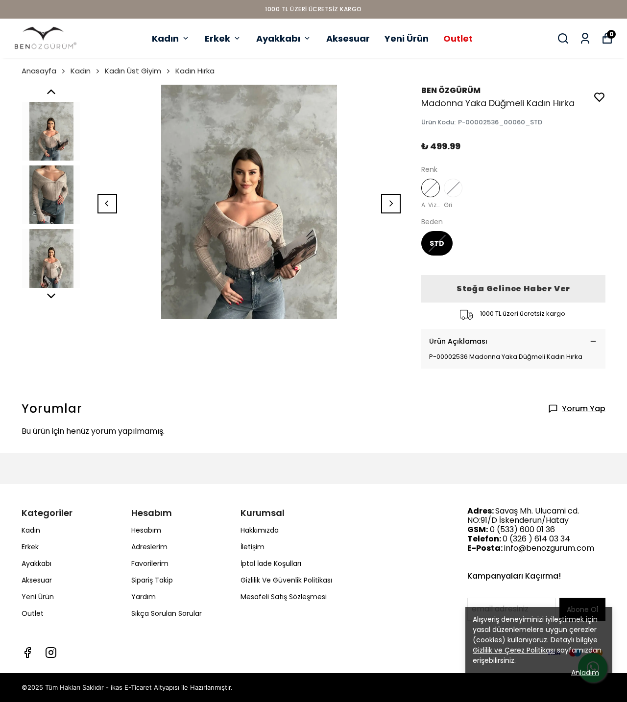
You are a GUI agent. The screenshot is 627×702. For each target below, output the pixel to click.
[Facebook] (27, 652)
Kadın (165, 38)
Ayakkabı (278, 38)
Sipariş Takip (152, 580)
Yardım (143, 597)
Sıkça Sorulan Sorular (166, 613)
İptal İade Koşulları (271, 563)
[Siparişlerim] (585, 38)
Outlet (458, 38)
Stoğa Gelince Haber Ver (513, 288)
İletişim (253, 547)
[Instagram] (51, 652)
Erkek (217, 38)
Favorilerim (150, 563)
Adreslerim (149, 547)
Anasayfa (39, 71)
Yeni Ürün (407, 38)
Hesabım (146, 530)
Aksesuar (348, 38)
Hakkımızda (260, 530)
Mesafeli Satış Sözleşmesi (284, 597)
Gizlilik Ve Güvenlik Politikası (286, 580)
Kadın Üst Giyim (133, 71)
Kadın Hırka (195, 71)
